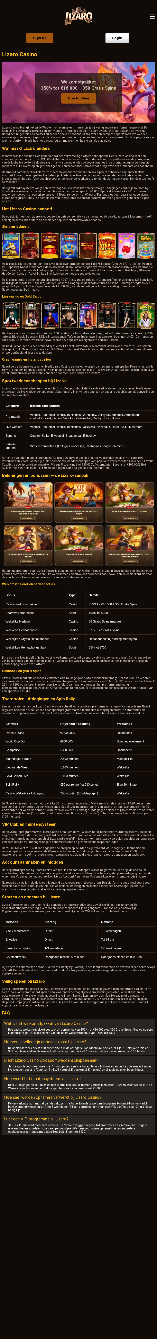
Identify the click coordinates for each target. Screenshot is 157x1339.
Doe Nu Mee (78, 98)
